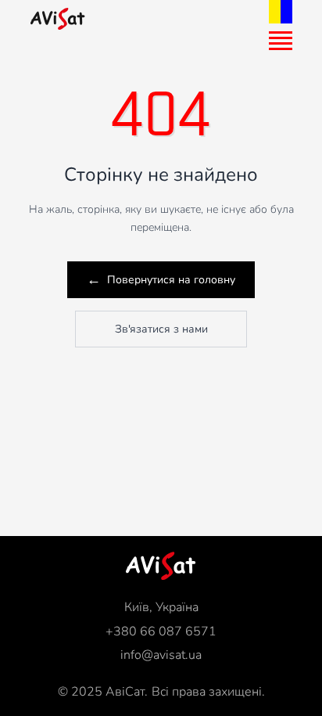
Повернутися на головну (161, 279)
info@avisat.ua (161, 655)
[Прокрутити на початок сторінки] (161, 566)
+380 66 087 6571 (161, 631)
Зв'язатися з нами (161, 329)
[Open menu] (280, 40)
